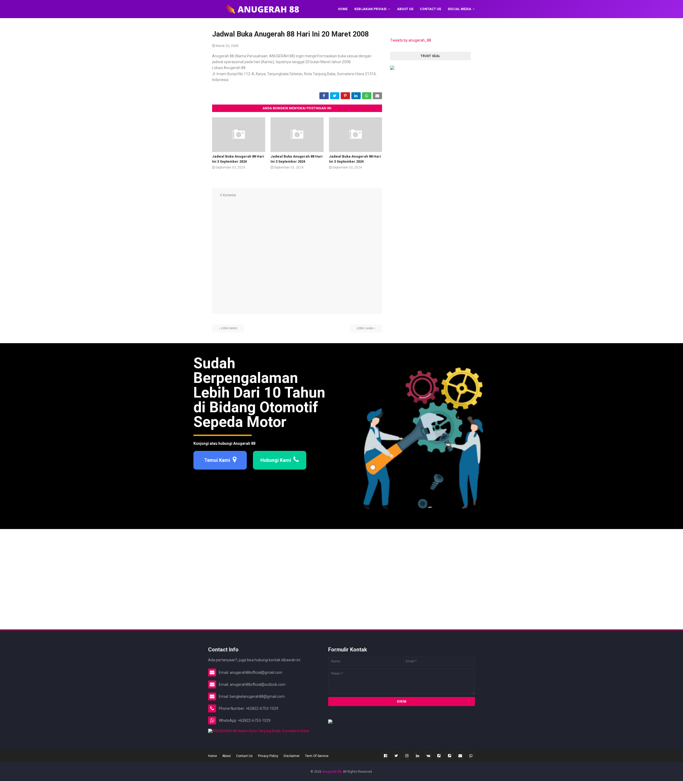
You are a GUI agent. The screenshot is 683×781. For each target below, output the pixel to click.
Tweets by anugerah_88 (410, 40)
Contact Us (244, 756)
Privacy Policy (268, 756)
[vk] (428, 755)
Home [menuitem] (343, 9)
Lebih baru (229, 328)
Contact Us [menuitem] (430, 9)
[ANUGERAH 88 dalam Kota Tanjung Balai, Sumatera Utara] (258, 731)
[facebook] (386, 755)
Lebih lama (364, 328)
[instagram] (407, 755)
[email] (460, 755)
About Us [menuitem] (405, 9)
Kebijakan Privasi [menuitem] (370, 9)
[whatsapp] (471, 755)
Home (212, 756)
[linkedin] (418, 755)
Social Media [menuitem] (459, 9)
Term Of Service (316, 756)
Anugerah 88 (331, 772)
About (226, 756)
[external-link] (439, 755)
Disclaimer (292, 756)
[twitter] (396, 755)
